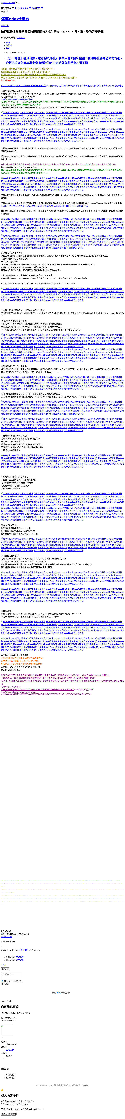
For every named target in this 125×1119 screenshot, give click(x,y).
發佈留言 (5, 984)
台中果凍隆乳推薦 (72, 912)
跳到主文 (5, 26)
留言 (27, 950)
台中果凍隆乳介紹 (43, 918)
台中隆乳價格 (101, 915)
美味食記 (20, 957)
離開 (14, 1114)
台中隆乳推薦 (58, 912)
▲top (3, 964)
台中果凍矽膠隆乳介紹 (77, 918)
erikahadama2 (6, 937)
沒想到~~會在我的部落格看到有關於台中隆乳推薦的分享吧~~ (27, 69)
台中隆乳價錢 (94, 918)
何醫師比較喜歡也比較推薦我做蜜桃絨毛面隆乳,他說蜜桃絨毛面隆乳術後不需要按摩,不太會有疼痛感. (44, 206)
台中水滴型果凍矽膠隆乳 (40, 915)
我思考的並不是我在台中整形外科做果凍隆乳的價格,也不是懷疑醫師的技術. (33, 75)
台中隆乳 (13, 912)
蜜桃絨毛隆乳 (34, 912)
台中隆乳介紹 (29, 918)
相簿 (8, 43)
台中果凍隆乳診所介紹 (79, 924)
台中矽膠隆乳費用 (87, 915)
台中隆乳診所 (21, 921)
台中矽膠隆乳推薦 (88, 912)
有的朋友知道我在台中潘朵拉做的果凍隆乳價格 (21, 164)
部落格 (9, 45)
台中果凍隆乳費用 (71, 915)
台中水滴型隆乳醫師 (64, 921)
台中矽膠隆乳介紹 (59, 918)
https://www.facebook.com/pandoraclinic (17, 99)
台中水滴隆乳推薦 (104, 912)
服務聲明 (86, 1085)
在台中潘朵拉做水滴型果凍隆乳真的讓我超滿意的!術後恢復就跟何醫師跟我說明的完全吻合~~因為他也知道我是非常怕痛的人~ (55, 675)
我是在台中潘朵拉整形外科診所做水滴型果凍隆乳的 (23, 86)
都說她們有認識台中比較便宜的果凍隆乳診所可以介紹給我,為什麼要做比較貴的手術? (79, 164)
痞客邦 (21, 950)
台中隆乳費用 (57, 915)
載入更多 (5, 969)
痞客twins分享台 (15, 19)
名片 (8, 48)
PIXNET (44, 1085)
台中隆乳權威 (99, 921)
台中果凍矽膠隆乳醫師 (83, 921)
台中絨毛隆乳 (46, 912)
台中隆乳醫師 (49, 921)
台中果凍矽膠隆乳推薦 (19, 915)
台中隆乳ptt (22, 912)
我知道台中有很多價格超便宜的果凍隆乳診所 (20, 170)
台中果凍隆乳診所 (35, 921)
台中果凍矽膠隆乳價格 (13, 918)
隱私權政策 (76, 1085)
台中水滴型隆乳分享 (109, 918)
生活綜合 (21, 38)
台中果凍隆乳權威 (114, 921)
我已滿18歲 (6, 1114)
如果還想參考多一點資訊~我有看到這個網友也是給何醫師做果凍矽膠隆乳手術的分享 (37, 690)
